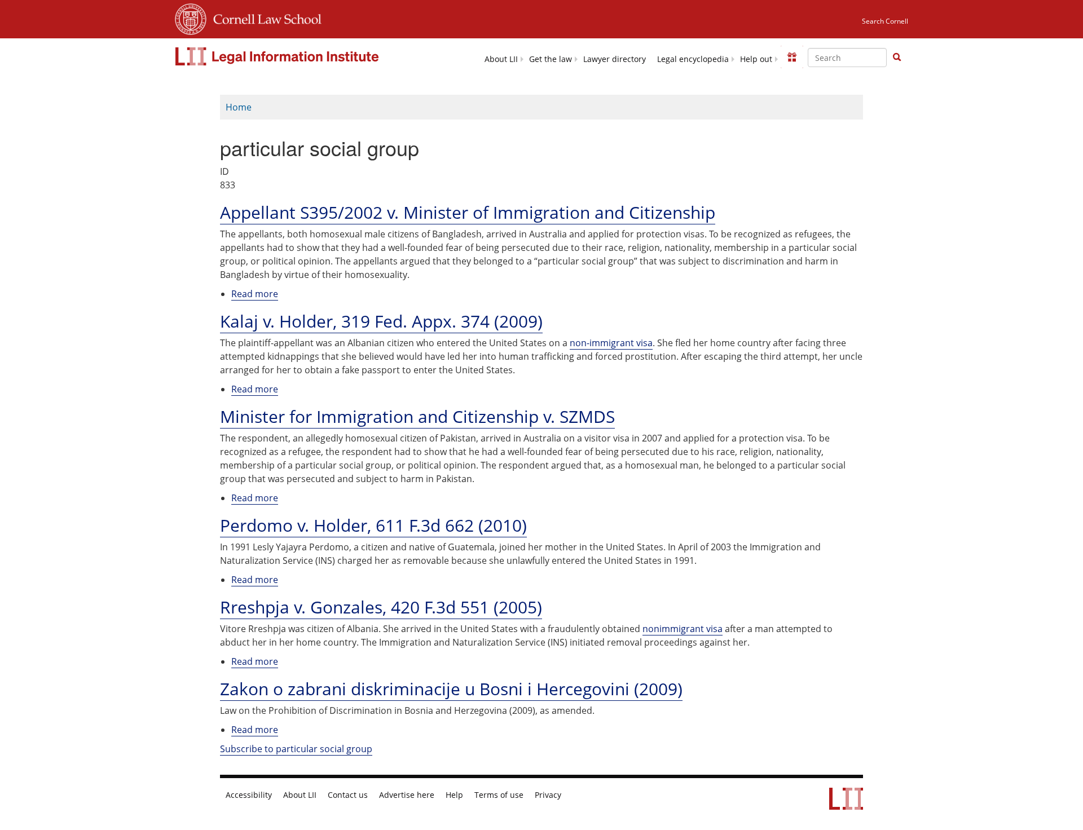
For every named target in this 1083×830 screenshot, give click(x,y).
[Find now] (897, 57)
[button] (897, 57)
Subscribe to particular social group (296, 749)
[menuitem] (501, 58)
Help (454, 795)
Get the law (550, 59)
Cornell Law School (264, 17)
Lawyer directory (614, 59)
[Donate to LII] (792, 57)
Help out (756, 59)
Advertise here (406, 795)
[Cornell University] (190, 17)
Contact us (348, 795)
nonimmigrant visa (682, 628)
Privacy (548, 795)
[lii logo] (278, 56)
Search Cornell (885, 21)
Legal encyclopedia (693, 59)
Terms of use (498, 795)
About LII (501, 59)
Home (239, 107)
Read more (254, 294)
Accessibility (249, 795)
